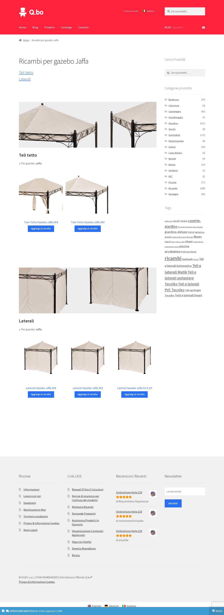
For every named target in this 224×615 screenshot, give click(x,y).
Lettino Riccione (179, 237)
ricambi (173, 258)
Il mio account (131, 11)
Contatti (83, 27)
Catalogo (66, 27)
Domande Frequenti (84, 513)
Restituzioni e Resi (34, 509)
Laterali (25, 79)
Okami (189, 241)
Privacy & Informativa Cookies (41, 523)
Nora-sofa (180, 242)
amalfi (176, 221)
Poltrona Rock (188, 251)
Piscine (172, 182)
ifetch (191, 232)
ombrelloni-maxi (172, 247)
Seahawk (187, 259)
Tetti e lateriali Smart (188, 295)
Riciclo (76, 555)
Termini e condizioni (35, 516)
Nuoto (172, 164)
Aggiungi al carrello (41, 228)
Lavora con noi (32, 496)
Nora (174, 242)
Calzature (174, 105)
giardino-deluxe (176, 232)
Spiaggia (173, 194)
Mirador (189, 237)
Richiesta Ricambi (82, 507)
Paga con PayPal (81, 542)
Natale (172, 158)
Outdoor (173, 170)
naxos (168, 241)
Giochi (172, 129)
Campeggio (175, 111)
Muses (198, 237)
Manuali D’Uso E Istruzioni (87, 489)
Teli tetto (26, 72)
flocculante (198, 227)
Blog (35, 27)
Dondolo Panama (185, 227)
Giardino (173, 123)
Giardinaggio (176, 117)
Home (22, 27)
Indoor (172, 146)
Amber (184, 221)
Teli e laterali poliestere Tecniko (180, 278)
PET (171, 176)
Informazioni (31, 489)
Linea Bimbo (175, 152)
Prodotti (49, 27)
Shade (196, 259)
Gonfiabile (174, 135)
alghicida (169, 221)
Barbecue (174, 99)
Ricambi (173, 188)
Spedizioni (29, 503)
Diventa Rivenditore (84, 548)
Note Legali (30, 530)
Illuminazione (176, 141)
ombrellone (198, 242)
